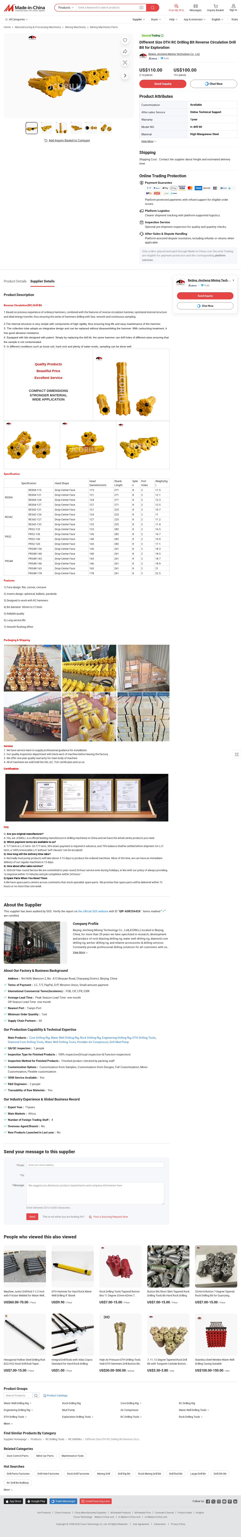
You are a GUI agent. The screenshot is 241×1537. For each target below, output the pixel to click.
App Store (13, 1501)
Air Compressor (129, 1410)
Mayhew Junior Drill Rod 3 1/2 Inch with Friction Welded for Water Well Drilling (24, 1295)
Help (172, 19)
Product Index (185, 1512)
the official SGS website (93, 911)
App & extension (193, 19)
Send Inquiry (163, 84)
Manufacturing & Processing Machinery (38, 27)
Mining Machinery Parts (104, 27)
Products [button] (64, 7)
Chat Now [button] (216, 84)
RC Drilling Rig (187, 1403)
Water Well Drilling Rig (65, 1037)
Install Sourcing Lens (97, 1501)
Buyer (154, 19)
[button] (141, 7)
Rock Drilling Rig (90, 1037)
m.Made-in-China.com (129, 1516)
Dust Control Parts (17, 1455)
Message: (18, 1185)
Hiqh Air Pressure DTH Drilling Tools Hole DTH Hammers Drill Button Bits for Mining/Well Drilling (120, 1363)
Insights (200, 1512)
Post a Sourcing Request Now (108, 1216)
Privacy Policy (178, 1524)
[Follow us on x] (213, 1501)
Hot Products (44, 1512)
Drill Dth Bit (220, 1473)
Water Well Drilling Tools (60, 1042)
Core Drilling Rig (39, 1037)
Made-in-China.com (104, 1516)
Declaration (160, 1524)
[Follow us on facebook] (208, 1501)
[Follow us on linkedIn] (235, 1501)
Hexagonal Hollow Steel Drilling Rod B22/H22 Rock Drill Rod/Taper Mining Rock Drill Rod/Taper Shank (24, 1363)
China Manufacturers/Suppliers (90, 1512)
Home (7, 27)
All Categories (17, 19)
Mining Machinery (75, 27)
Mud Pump (68, 1410)
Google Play (36, 1501)
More (7, 1489)
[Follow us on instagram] (219, 1501)
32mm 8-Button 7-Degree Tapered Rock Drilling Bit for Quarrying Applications (214, 1295)
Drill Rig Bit (124, 1473)
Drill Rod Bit (175, 1473)
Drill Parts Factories (18, 1473)
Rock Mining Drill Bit (149, 1473)
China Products (63, 1512)
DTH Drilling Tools (144, 1037)
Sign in (233, 10)
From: (21, 1165)
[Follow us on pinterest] (230, 1501)
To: (22, 1175)
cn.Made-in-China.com (156, 1516)
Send (32, 1216)
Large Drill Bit (198, 1473)
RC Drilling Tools (129, 1416)
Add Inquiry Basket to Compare (69, 140)
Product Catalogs (56, 1395)
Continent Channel (164, 1512)
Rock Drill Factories (78, 1473)
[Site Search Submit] (152, 7)
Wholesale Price (143, 1512)
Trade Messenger (63, 1501)
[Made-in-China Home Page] (24, 8)
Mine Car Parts (45, 1455)
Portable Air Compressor (92, 1042)
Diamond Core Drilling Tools (25, 1042)
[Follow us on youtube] (224, 1501)
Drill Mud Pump (119, 1042)
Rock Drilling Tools (189, 1416)
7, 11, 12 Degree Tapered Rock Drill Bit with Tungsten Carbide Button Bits (167, 1363)
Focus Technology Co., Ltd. (94, 1524)
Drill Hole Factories (48, 1473)
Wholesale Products (120, 1512)
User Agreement (141, 1524)
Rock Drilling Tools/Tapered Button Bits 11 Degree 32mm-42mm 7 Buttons (119, 1295)
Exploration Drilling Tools (76, 1416)
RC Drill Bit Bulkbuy (18, 1482)
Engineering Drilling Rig (116, 1037)
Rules (235, 19)
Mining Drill (103, 1473)
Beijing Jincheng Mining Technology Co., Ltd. (174, 54)
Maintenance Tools (73, 1455)
